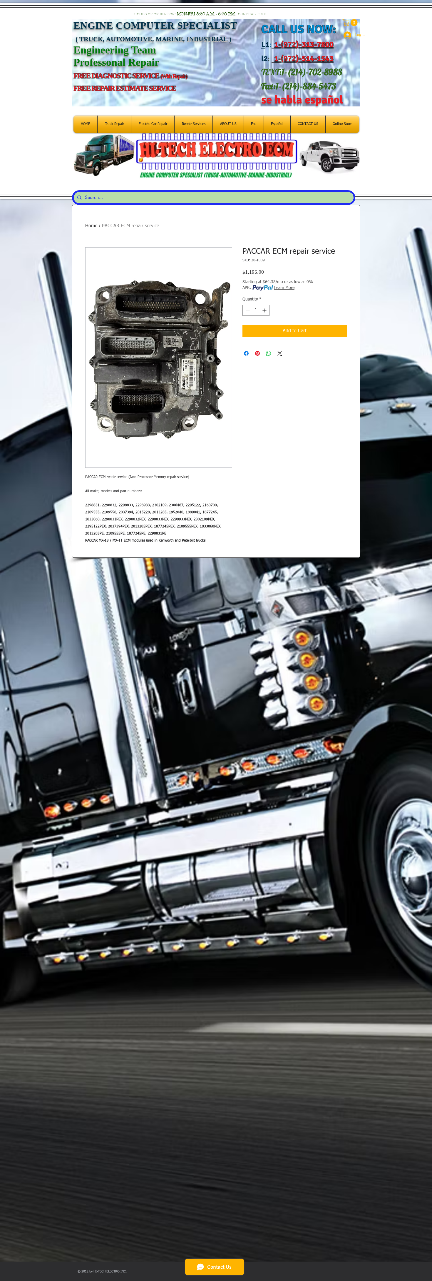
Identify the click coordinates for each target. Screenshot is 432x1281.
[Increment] (265, 310)
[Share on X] (279, 353)
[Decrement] (247, 310)
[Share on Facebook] (246, 353)
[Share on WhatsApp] (268, 353)
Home (91, 226)
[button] (350, 22)
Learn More (284, 288)
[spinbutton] (256, 310)
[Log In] (344, 35)
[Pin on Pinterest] (257, 353)
